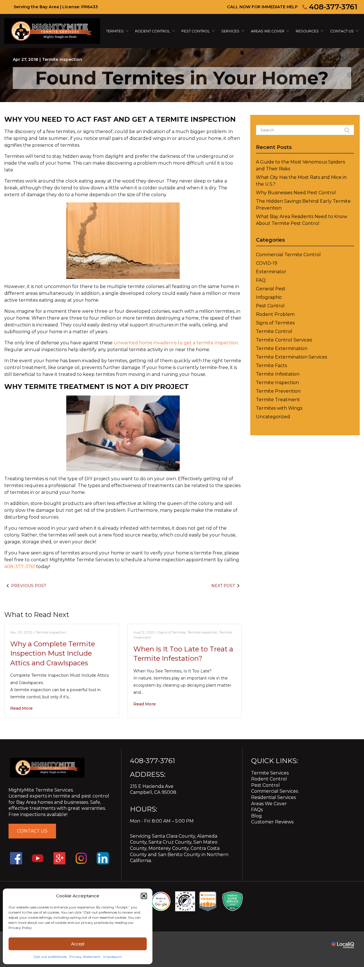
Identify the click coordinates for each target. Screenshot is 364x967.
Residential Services (273, 797)
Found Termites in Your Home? (182, 78)
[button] (144, 896)
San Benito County (179, 854)
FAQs (257, 809)
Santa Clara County (173, 836)
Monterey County (168, 848)
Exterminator (271, 271)
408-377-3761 (333, 6)
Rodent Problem (275, 314)
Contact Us (342, 31)
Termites (115, 31)
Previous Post (28, 585)
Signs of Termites (172, 632)
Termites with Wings (279, 408)
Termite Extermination (281, 348)
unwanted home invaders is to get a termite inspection (176, 342)
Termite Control (274, 331)
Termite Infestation (277, 374)
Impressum (112, 956)
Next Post (223, 585)
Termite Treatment (278, 399)
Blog (256, 816)
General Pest (271, 288)
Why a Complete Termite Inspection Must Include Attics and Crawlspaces (52, 653)
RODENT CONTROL (152, 31)
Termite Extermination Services (291, 357)
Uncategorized (273, 416)
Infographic (269, 297)
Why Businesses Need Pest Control (296, 192)
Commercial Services (274, 791)
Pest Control (195, 31)
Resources (307, 31)
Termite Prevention (278, 391)
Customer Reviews (272, 822)
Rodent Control (269, 779)
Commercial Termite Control (288, 254)
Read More (21, 708)
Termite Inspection (62, 59)
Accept (77, 943)
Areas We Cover (267, 31)
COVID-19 (266, 263)
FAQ (261, 280)
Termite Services (270, 773)
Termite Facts (271, 365)
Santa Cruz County (169, 842)
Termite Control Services (284, 340)
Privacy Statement (84, 956)
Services (230, 31)
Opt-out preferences (50, 956)
